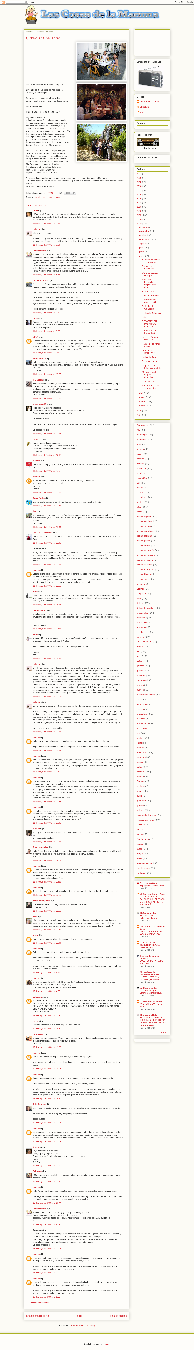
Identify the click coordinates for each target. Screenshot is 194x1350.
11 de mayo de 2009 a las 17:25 (47, 772)
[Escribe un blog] (68, 193)
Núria (35, 634)
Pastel (140, 743)
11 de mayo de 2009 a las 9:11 (46, 312)
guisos (140, 670)
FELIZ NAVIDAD (145, 641)
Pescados (142, 752)
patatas (140, 747)
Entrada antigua (118, 1316)
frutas (140, 661)
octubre (143, 235)
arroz (139, 444)
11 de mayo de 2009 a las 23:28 (47, 929)
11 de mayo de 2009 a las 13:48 (47, 543)
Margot (36, 1147)
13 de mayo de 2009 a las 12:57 (47, 1141)
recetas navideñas (146, 820)
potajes (140, 776)
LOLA (35, 337)
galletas (141, 665)
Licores (140, 709)
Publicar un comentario (40, 1303)
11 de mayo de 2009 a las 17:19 (47, 750)
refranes (141, 824)
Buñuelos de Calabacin (148, 307)
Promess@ (38, 1034)
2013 (139, 207)
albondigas (142, 434)
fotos (49, 197)
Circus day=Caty (148, 883)
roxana (36, 978)
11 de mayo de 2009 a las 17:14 (47, 731)
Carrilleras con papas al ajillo (149, 300)
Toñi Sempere (39, 1104)
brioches (141, 473)
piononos (141, 757)
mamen (36, 570)
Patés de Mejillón (147, 947)
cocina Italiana (144, 545)
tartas (140, 849)
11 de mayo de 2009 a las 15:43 (47, 629)
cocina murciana (145, 564)
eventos (141, 637)
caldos (140, 487)
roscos (140, 829)
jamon (140, 699)
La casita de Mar (40, 280)
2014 (139, 202)
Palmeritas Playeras (149, 918)
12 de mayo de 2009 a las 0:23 (46, 972)
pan (139, 733)
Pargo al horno (149, 291)
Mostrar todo (163, 1032)
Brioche (145, 317)
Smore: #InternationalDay (151, 993)
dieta (139, 598)
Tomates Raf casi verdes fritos (150, 386)
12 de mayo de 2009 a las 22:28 (47, 1122)
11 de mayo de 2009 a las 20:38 (47, 882)
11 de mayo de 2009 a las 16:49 (47, 658)
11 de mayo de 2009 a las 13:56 (47, 586)
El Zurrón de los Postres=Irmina (148, 914)
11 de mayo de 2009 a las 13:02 (47, 471)
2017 (139, 190)
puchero (141, 786)
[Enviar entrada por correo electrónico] (60, 193)
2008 (139, 410)
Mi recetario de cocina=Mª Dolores (149, 973)
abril (141, 393)
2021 (139, 173)
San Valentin (143, 839)
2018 (139, 186)
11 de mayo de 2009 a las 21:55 (47, 911)
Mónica (36, 829)
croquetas (142, 593)
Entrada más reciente (37, 1316)
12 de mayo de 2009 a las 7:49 (46, 1015)
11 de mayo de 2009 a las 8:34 (46, 245)
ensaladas (142, 617)
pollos (140, 767)
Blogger (106, 1344)
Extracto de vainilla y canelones (151, 260)
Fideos (140, 646)
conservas (142, 584)
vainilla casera (144, 868)
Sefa (35, 917)
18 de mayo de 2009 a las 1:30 (46, 1297)
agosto (142, 243)
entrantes (141, 627)
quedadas (57, 197)
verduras (141, 873)
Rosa (35, 318)
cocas (140, 511)
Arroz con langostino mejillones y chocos (149, 283)
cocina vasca (143, 579)
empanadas (143, 613)
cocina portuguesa (146, 569)
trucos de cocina (145, 863)
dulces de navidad (146, 608)
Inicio (79, 1316)
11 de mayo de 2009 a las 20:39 (47, 895)
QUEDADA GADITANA (148, 351)
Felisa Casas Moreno (42, 533)
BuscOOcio (142, 478)
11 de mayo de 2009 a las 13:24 (47, 505)
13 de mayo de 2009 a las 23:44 (47, 1203)
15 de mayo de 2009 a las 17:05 (47, 1248)
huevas (140, 685)
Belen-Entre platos (41, 900)
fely (34, 511)
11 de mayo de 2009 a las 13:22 (47, 492)
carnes (140, 492)
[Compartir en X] (71, 193)
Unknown (37, 997)
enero (142, 405)
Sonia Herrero (39, 358)
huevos (140, 690)
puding (140, 791)
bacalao (141, 458)
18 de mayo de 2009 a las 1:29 (46, 1273)
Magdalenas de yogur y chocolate (149, 374)
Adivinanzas (40, 197)
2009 (139, 223)
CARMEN (37, 439)
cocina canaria (144, 526)
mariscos (141, 718)
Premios (141, 781)
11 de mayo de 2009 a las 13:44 (47, 527)
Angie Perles (39, 498)
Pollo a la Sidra (149, 357)
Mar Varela (38, 380)
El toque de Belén (149, 1015)
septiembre (145, 239)
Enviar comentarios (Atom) (83, 1325)
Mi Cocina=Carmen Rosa (152, 894)
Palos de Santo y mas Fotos (150, 338)
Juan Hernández (40, 847)
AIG (139, 430)
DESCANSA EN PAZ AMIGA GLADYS (149, 324)
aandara (36, 476)
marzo (142, 397)
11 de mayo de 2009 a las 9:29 (46, 331)
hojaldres (141, 675)
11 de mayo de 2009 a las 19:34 (47, 860)
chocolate (142, 497)
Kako (35, 591)
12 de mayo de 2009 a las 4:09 (46, 991)
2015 (139, 198)
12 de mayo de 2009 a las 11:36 (47, 1047)
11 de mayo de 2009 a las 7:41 (46, 223)
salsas (140, 834)
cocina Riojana (144, 574)
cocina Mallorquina (146, 555)
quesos (140, 805)
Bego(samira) (39, 610)
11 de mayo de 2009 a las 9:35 (46, 353)
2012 (139, 211)
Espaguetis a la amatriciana (152, 886)
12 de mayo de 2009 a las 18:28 (47, 1098)
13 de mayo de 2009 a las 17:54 (47, 1165)
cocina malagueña (146, 550)
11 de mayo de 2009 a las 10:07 (47, 374)
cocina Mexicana (145, 560)
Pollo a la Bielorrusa (151, 313)
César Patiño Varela (149, 101)
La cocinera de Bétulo (151, 1001)
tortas (140, 858)
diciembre (144, 227)
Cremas (141, 589)
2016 (139, 194)
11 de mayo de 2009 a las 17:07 (47, 696)
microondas (143, 728)
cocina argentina (145, 516)
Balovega (37, 1171)
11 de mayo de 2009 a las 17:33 (47, 801)
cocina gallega (144, 540)
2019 (139, 182)
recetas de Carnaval (147, 815)
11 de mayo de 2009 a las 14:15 (47, 604)
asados (140, 449)
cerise (35, 1021)
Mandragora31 (39, 404)
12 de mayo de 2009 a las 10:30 (47, 1028)
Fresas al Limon (149, 361)
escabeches (143, 632)
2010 (139, 219)
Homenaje (142, 680)
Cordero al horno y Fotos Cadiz (151, 331)
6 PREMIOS (148, 381)
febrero (143, 401)
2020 (139, 178)
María (35, 935)
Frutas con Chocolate (148, 267)
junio (141, 251)
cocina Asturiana (145, 521)
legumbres (142, 704)
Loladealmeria (39, 251)
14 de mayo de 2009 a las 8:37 (46, 1224)
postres (140, 771)
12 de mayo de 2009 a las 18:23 (47, 1069)
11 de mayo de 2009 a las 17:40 (47, 823)
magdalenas (143, 714)
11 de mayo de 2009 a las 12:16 (47, 433)
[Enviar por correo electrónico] (65, 193)
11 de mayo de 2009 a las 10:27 (47, 398)
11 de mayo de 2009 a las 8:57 (46, 274)
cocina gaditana (144, 536)
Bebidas (141, 463)
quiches (141, 810)
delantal (36, 229)
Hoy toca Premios (150, 295)
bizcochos (142, 468)
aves (139, 454)
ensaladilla (142, 622)
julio (141, 247)
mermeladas (143, 723)
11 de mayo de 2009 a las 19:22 (47, 842)
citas (139, 507)
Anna (35, 210)
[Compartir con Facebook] (74, 193)
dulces (140, 603)
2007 (139, 415)
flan (139, 651)
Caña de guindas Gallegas (150, 274)
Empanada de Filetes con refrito (151, 366)
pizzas (140, 762)
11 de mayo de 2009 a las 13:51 (47, 564)
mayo (142, 256)
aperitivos (142, 439)
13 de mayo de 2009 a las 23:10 (47, 1181)
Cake (139, 483)
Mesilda (36, 461)
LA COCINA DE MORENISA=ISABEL (150, 943)
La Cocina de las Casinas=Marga (148, 989)
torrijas (140, 853)
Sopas (140, 844)
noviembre (144, 231)
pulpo (140, 796)
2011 (139, 215)
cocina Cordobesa (146, 531)
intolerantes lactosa (146, 694)
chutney (141, 502)
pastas (140, 738)
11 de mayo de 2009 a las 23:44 (47, 943)
